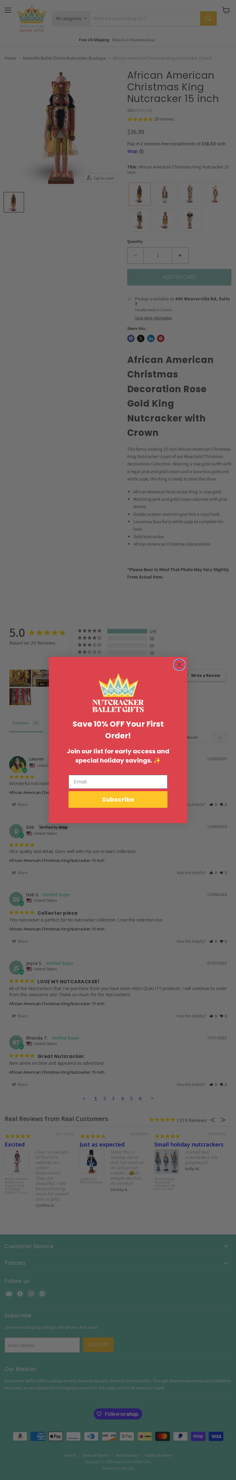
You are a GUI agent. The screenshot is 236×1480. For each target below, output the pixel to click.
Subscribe (118, 799)
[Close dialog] (179, 664)
